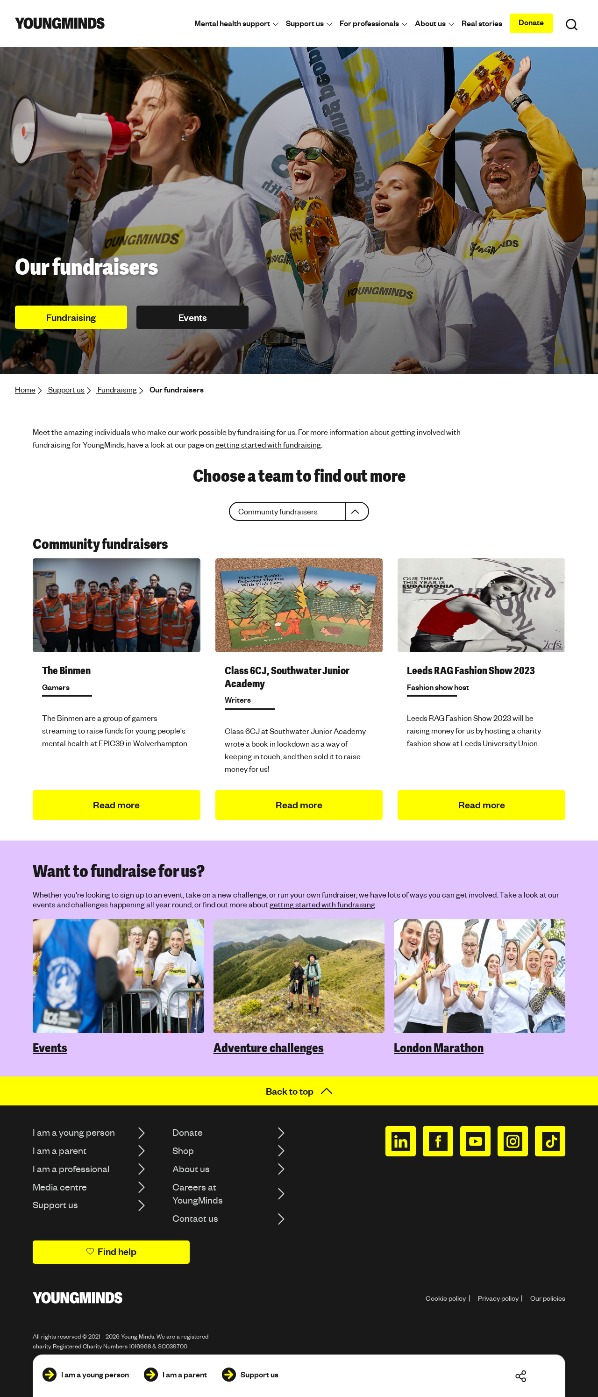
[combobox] (299, 511)
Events (50, 1048)
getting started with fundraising (268, 444)
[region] (299, 511)
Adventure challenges (269, 1048)
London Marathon (439, 1048)
